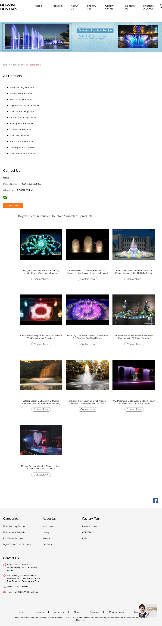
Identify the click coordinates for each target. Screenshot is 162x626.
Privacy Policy (116, 612)
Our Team (47, 544)
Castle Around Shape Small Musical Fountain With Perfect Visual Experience (41, 337)
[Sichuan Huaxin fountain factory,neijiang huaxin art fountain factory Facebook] (155, 500)
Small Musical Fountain (21, 141)
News (77, 612)
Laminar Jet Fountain (20, 129)
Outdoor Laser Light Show (22, 117)
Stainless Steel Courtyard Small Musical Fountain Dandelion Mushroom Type (87, 402)
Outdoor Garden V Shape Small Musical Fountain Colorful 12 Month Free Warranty (41, 402)
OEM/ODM (87, 532)
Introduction (48, 526)
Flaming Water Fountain (21, 123)
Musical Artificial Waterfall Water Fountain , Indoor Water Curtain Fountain (41, 467)
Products (56, 5)
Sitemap (94, 612)
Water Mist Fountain (19, 135)
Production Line (89, 526)
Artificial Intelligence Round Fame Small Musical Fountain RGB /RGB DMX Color (133, 271)
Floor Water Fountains (20, 99)
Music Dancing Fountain (21, 87)
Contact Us (129, 7)
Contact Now (41, 279)
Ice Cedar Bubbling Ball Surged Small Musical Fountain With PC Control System (134, 337)
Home (38, 5)
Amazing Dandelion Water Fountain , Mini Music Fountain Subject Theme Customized (87, 271)
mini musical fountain (31, 65)
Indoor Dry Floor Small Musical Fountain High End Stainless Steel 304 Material (87, 337)
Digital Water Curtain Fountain (24, 105)
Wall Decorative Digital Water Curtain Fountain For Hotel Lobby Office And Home (134, 402)
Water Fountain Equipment (22, 153)
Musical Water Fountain (21, 93)
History (46, 532)
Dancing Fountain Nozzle (22, 147)
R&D (84, 538)
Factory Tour (91, 7)
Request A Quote (148, 7)
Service (46, 538)
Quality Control (109, 7)
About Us (74, 7)
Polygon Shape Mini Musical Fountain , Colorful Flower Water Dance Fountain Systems (41, 271)
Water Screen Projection (21, 111)
